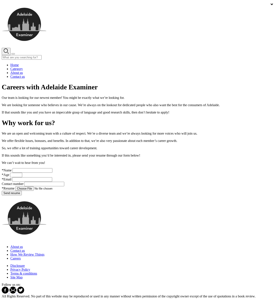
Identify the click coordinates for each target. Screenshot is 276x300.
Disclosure (17, 265)
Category (16, 69)
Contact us (17, 76)
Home (14, 65)
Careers (15, 258)
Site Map (16, 277)
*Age (5, 175)
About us (16, 73)
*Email (6, 179)
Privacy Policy (20, 269)
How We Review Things (27, 254)
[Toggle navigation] (13, 53)
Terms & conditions (23, 273)
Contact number (13, 184)
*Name (7, 170)
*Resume (8, 188)
